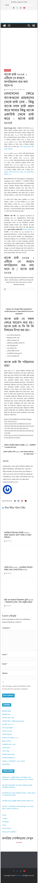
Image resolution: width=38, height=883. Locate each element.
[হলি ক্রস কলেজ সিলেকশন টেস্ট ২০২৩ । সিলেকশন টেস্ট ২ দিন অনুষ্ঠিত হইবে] (19, 580)
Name (4, 654)
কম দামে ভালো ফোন (8, 718)
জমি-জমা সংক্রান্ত (7, 731)
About (4, 815)
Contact (4, 818)
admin (15, 89)
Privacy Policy (6, 828)
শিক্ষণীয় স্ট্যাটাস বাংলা (8, 754)
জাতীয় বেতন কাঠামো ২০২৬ (10, 738)
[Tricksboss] (4, 25)
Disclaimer (5, 822)
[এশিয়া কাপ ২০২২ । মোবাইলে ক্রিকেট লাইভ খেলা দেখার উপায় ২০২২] (19, 548)
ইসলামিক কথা (6, 714)
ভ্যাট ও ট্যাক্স (5, 751)
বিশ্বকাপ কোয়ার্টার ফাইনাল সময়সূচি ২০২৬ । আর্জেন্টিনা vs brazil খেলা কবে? (20, 446)
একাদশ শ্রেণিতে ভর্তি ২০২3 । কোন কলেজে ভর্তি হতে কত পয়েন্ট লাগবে (18, 453)
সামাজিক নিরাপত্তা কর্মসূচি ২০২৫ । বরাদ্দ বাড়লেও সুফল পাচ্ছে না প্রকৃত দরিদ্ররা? (17, 535)
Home (4, 825)
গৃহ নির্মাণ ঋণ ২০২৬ (8, 724)
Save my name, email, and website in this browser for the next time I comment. (16, 687)
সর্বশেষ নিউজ (7, 70)
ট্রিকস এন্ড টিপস (6, 741)
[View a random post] (33, 25)
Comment (6, 628)
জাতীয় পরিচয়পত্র (7, 734)
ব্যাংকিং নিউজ (6, 748)
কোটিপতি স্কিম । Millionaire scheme (13, 721)
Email (4, 664)
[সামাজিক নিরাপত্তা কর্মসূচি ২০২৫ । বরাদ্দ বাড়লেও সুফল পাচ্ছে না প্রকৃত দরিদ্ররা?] (19, 513)
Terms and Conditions (9, 832)
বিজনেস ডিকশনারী (28, 229)
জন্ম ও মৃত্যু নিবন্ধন (7, 728)
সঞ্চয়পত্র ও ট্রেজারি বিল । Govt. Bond (13, 761)
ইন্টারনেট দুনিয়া (6, 711)
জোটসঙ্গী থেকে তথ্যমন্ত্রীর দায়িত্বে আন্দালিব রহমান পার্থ (17, 801)
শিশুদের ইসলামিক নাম (8, 758)
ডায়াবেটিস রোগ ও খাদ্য (8, 744)
